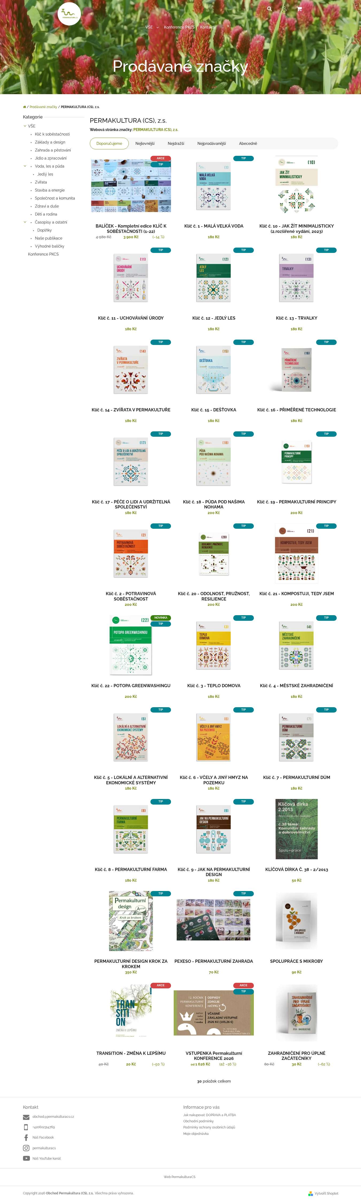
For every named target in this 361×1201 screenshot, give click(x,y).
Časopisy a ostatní (50, 222)
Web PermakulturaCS (179, 1177)
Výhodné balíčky (49, 246)
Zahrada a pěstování (52, 150)
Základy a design (49, 142)
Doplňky (44, 230)
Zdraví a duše (46, 206)
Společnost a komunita (54, 198)
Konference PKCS (43, 254)
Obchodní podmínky (198, 1121)
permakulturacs (44, 1148)
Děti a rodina (45, 214)
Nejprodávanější (211, 143)
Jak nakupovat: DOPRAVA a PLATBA (209, 1115)
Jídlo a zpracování (50, 158)
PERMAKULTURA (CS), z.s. (155, 130)
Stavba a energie (49, 190)
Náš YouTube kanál (47, 1158)
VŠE (32, 126)
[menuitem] (152, 27)
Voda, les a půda (49, 166)
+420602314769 (44, 1127)
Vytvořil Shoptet (326, 1193)
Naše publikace (48, 238)
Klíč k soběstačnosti (52, 134)
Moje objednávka (196, 1134)
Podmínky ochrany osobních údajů (209, 1127)
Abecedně (248, 143)
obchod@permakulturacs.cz (53, 1117)
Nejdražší (176, 143)
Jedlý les (44, 174)
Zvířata (40, 182)
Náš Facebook (43, 1137)
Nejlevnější (144, 143)
